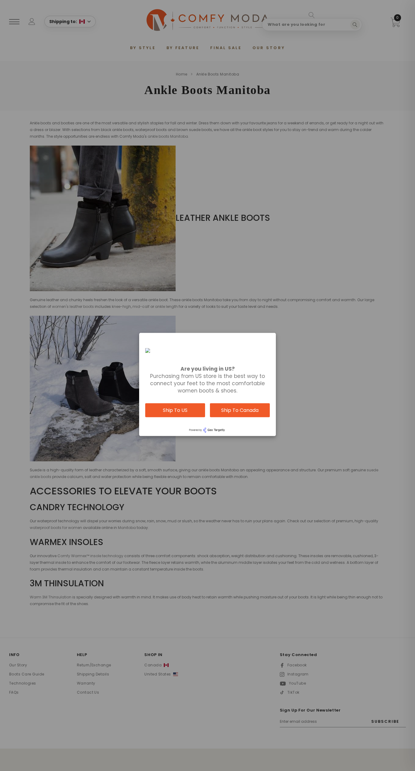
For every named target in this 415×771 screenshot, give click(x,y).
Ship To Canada (240, 410)
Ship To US (175, 410)
